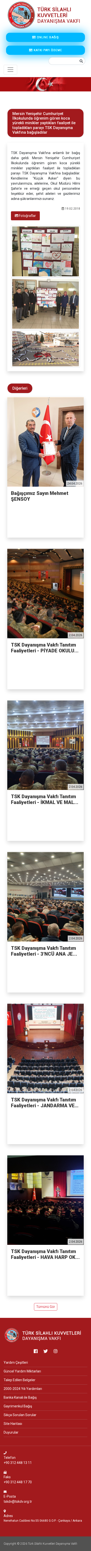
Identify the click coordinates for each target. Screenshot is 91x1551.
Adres (8, 1516)
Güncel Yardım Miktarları (22, 1371)
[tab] (25, 215)
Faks (7, 1477)
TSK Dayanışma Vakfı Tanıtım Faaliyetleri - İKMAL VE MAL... (44, 799)
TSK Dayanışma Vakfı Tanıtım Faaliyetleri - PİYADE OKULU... (45, 648)
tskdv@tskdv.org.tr (18, 1501)
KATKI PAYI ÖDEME (47, 50)
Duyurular (11, 1432)
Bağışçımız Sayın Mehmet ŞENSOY (39, 496)
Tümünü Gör (45, 1307)
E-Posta (10, 1496)
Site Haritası (13, 1424)
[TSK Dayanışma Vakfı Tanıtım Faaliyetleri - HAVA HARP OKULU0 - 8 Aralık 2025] (45, 1200)
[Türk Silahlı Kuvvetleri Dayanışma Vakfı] (43, 1335)
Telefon (10, 1458)
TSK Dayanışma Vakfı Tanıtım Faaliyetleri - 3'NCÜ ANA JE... (44, 951)
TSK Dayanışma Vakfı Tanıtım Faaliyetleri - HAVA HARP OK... (45, 1254)
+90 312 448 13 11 (18, 1463)
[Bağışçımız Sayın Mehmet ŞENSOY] (45, 442)
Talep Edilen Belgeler (19, 1380)
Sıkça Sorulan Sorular (20, 1415)
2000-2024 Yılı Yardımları (23, 1389)
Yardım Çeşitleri (16, 1362)
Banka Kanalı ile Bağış (20, 1397)
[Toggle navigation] (10, 69)
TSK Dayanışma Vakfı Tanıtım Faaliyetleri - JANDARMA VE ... (43, 1102)
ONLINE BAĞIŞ (47, 37)
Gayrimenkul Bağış (18, 1406)
